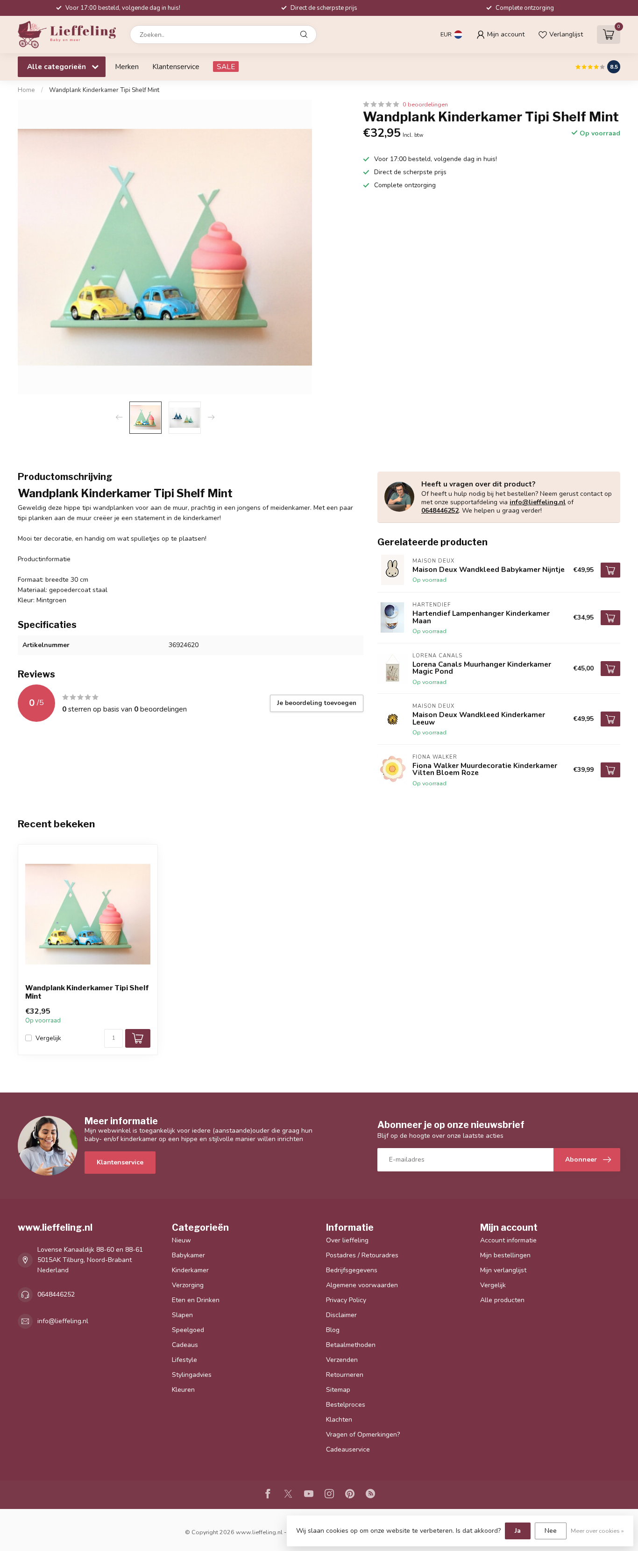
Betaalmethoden (351, 1344)
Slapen (182, 1315)
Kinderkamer (190, 1270)
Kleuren (183, 1389)
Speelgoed (188, 1329)
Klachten (339, 1419)
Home (26, 90)
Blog (333, 1329)
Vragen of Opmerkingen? (363, 1434)
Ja (518, 1530)
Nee (551, 1530)
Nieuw (181, 1240)
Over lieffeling (347, 1240)
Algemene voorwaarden (362, 1285)
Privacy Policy (346, 1300)
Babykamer (188, 1255)
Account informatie (508, 1240)
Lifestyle (184, 1359)
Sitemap (338, 1389)
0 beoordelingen (425, 104)
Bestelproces (345, 1404)
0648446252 (440, 510)
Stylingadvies (192, 1374)
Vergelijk (48, 1038)
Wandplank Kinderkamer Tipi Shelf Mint (104, 90)
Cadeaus (185, 1344)
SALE (226, 66)
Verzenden (342, 1359)
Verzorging (188, 1285)
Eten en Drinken (196, 1300)
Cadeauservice (348, 1449)
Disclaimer (341, 1315)
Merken (127, 66)
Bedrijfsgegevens (351, 1270)
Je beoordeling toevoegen (316, 703)
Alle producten (502, 1300)
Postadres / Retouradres (362, 1255)
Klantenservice (175, 66)
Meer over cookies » (597, 1531)
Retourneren (344, 1374)
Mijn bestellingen (505, 1255)
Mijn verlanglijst (503, 1270)
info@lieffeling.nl (538, 502)
